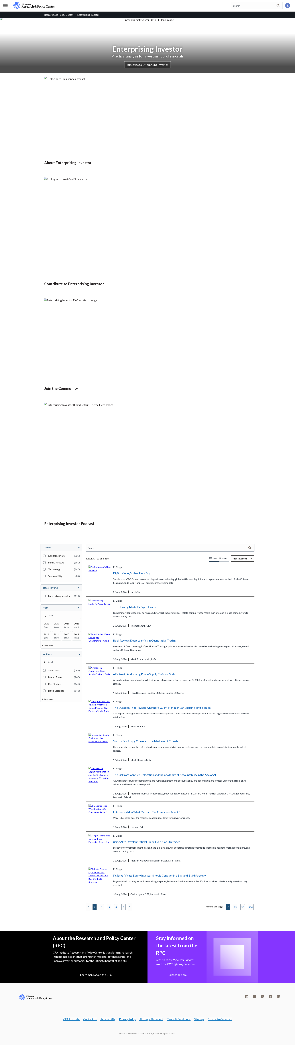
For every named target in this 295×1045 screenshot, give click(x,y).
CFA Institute (71, 1019)
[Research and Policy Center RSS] (278, 996)
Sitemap (199, 1019)
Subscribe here (178, 974)
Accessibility (107, 1019)
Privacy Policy (127, 1019)
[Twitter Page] (262, 996)
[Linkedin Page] (246, 996)
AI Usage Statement (151, 1019)
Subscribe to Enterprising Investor (147, 64)
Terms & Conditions (179, 1019)
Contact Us (90, 1019)
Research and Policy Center (58, 14)
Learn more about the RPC (96, 974)
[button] (214, 558)
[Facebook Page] (254, 996)
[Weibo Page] (270, 996)
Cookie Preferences (220, 1019)
